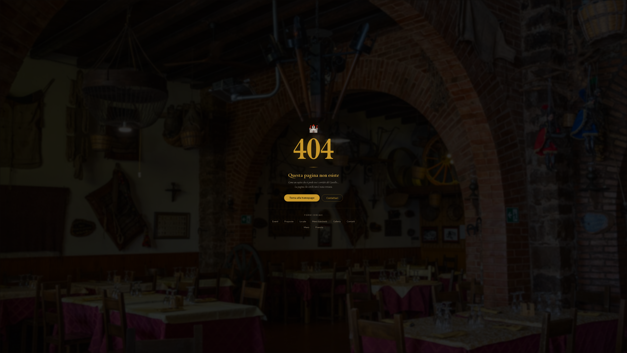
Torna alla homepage (302, 197)
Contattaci (332, 197)
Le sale (303, 221)
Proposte (288, 221)
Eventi (275, 221)
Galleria (337, 221)
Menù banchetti (319, 221)
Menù (306, 227)
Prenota (319, 227)
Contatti (351, 221)
